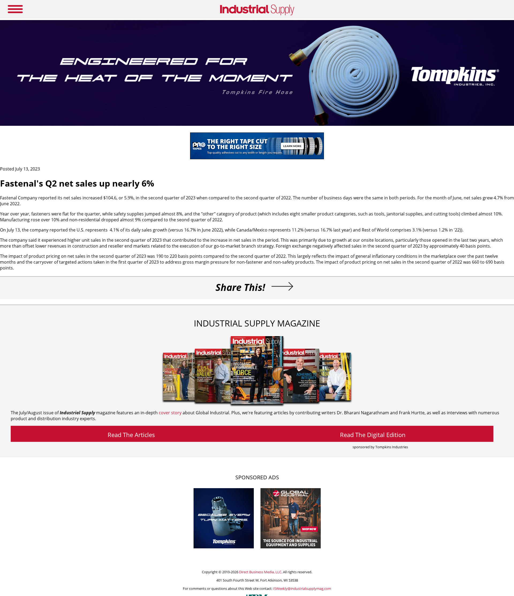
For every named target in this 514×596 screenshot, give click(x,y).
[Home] (257, 14)
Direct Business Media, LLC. (260, 572)
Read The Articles (131, 435)
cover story (170, 413)
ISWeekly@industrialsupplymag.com (302, 588)
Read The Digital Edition (373, 435)
